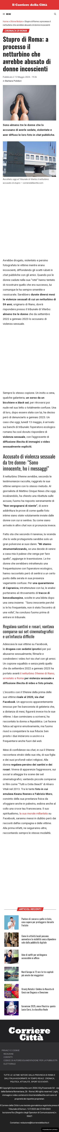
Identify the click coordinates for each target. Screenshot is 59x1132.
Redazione (8, 1054)
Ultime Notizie (16, 21)
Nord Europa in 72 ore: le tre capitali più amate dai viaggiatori (37, 973)
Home (5, 21)
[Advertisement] (29, 218)
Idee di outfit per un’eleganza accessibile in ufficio (34, 956)
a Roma (19, 678)
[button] (55, 14)
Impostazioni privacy (50, 1129)
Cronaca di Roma (15, 30)
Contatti (8, 1057)
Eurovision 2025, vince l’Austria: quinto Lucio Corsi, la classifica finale (38, 1008)
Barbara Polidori (13, 81)
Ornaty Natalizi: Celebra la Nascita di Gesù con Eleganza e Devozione (37, 990)
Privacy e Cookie (11, 1050)
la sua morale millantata (33, 813)
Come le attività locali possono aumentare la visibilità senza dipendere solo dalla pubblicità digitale (38, 939)
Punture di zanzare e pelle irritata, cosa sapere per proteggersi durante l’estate (37, 922)
